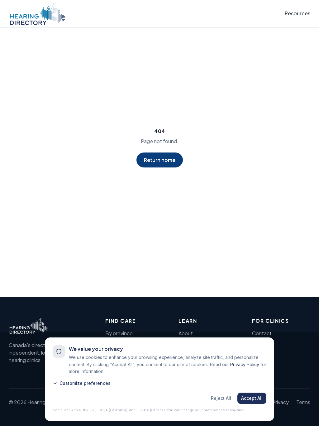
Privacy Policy (244, 364)
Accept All (252, 398)
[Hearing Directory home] (38, 13)
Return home (159, 160)
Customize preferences (85, 383)
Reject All (221, 398)
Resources (297, 13)
